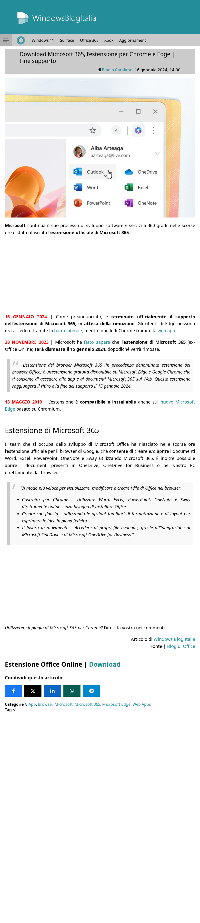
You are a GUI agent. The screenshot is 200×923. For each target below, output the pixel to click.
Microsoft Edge (116, 704)
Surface (67, 40)
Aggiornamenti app (137, 40)
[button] (6, 40)
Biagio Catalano (117, 70)
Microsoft (64, 704)
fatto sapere (97, 342)
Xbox (108, 40)
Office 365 (89, 40)
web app (166, 330)
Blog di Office (181, 646)
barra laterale (68, 330)
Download (104, 664)
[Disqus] (100, 857)
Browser (45, 704)
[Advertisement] (100, 274)
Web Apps (141, 704)
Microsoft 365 (87, 704)
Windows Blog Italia (174, 639)
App (32, 704)
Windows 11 (43, 40)
